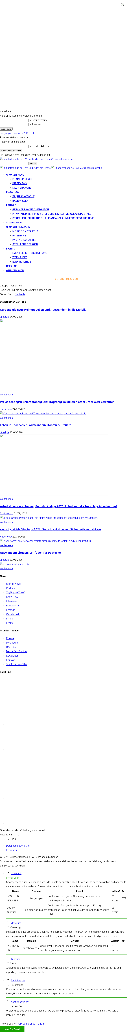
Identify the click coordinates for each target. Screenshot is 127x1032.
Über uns (11, 266)
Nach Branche (21, 187)
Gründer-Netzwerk (18, 227)
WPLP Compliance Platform (30, 1023)
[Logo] (25, 167)
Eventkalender (22, 261)
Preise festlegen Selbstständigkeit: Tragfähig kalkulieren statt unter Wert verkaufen (57, 402)
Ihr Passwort (35, 124)
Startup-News (21, 179)
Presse (10, 638)
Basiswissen (20, 200)
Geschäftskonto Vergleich (30, 209)
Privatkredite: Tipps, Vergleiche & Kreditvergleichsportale (51, 213)
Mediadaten (12, 642)
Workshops (19, 257)
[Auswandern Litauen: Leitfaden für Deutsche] (14, 564)
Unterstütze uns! (66, 279)
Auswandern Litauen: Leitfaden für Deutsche (30, 552)
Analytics (15, 959)
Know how (12, 192)
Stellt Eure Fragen (25, 244)
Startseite (20, 294)
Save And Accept (12, 1029)
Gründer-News (15, 174)
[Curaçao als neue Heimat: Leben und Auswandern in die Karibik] (54, 390)
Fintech (10, 618)
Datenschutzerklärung (18, 845)
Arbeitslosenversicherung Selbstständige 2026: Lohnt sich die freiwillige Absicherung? (58, 506)
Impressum (12, 850)
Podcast (10, 588)
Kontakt (10, 660)
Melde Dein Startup (25, 231)
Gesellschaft (13, 614)
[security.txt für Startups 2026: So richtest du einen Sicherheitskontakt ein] (46, 541)
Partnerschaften (24, 239)
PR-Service (19, 235)
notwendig (16, 873)
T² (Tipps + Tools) (23, 196)
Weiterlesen (6, 394)
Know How (6, 409)
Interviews (19, 183)
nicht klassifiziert (19, 1001)
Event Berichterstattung (29, 253)
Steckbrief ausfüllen (16, 664)
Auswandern (14, 222)
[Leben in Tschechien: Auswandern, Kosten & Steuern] (54, 494)
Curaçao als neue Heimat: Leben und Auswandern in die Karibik (43, 309)
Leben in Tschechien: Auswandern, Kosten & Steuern (35, 425)
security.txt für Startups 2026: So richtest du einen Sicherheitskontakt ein (50, 529)
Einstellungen (18, 980)
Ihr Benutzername (38, 120)
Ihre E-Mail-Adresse (39, 146)
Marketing (16, 923)
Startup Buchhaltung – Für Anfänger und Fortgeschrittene (53, 218)
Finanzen (12, 205)
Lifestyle (4, 316)
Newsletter (12, 655)
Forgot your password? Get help (17, 133)
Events (10, 248)
